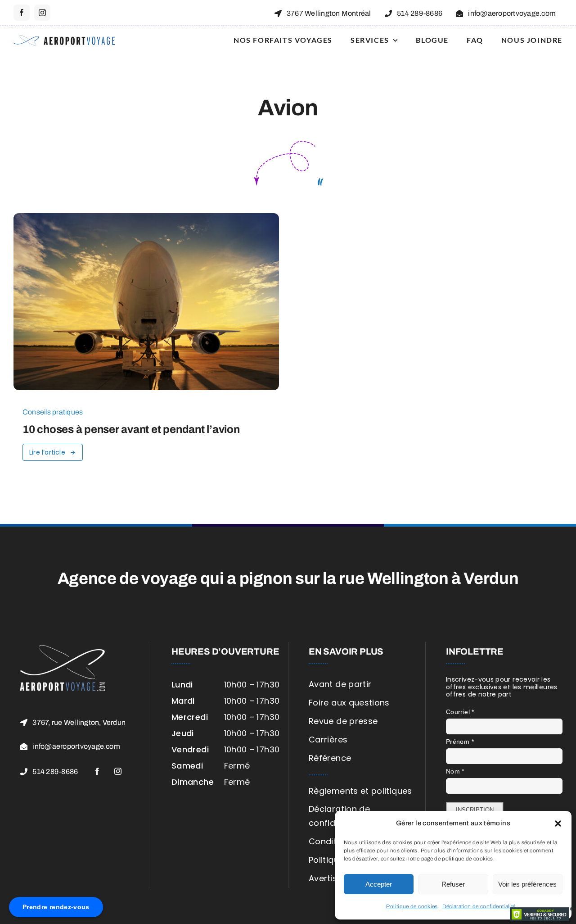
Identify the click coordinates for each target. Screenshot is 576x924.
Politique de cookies (411, 906)
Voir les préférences (527, 884)
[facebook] (22, 13)
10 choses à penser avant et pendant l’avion (131, 429)
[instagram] (42, 13)
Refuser (453, 884)
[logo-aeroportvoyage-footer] (63, 646)
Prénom (460, 741)
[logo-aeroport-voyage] (64, 39)
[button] (558, 823)
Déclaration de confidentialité (479, 906)
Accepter (378, 884)
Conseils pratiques (52, 412)
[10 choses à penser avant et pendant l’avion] (146, 219)
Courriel (460, 711)
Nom (455, 771)
